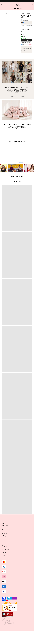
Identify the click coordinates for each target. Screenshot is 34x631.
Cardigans (3, 556)
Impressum (3, 526)
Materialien (26, 54)
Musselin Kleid (4, 552)
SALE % (21, 8)
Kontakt (3, 542)
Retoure (3, 535)
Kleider (13, 8)
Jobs (2, 545)
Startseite (22, 13)
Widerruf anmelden (5, 525)
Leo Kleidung (4, 555)
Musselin (17, 8)
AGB (2, 529)
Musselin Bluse (4, 551)
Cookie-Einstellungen (5, 530)
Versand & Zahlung (5, 536)
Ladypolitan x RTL (4, 546)
